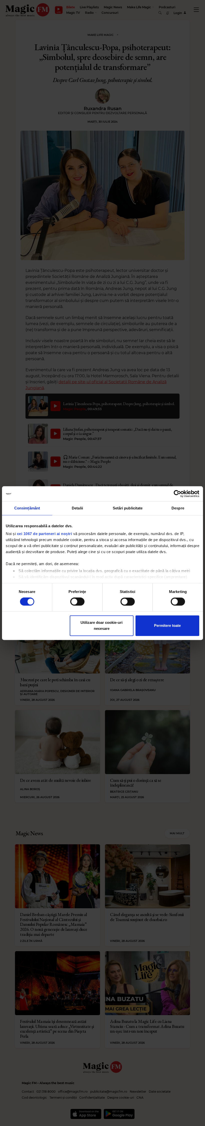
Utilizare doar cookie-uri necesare (101, 625)
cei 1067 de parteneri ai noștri (44, 534)
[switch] (77, 602)
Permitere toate (167, 625)
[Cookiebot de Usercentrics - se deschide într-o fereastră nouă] (177, 493)
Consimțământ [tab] (27, 508)
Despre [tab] (178, 508)
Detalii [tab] (77, 508)
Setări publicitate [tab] (128, 508)
